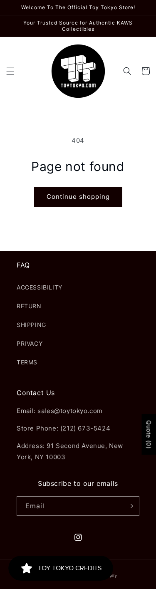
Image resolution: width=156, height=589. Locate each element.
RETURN (29, 305)
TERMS (27, 362)
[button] (10, 71)
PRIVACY (29, 343)
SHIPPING (31, 324)
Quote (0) (148, 434)
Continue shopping (78, 196)
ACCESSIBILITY (39, 287)
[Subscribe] (130, 506)
